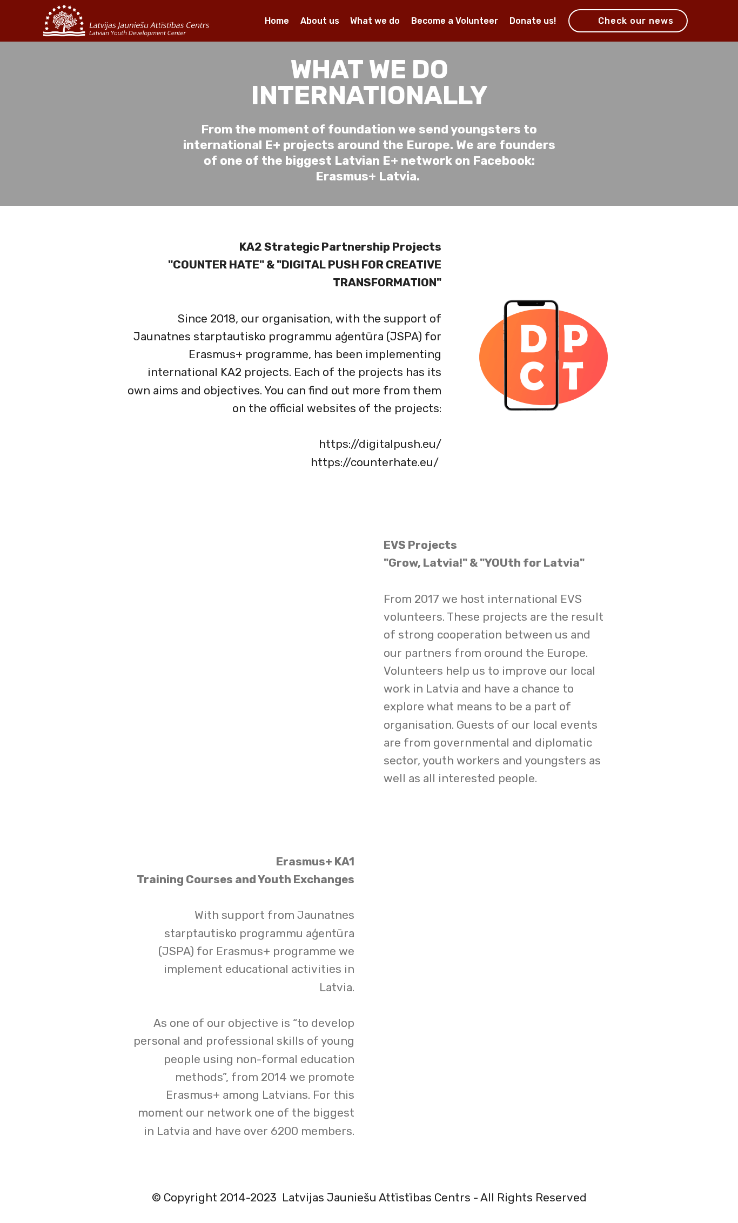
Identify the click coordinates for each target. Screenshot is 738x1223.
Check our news (636, 21)
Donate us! (532, 21)
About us (319, 21)
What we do (375, 21)
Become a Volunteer (454, 21)
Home (277, 21)
